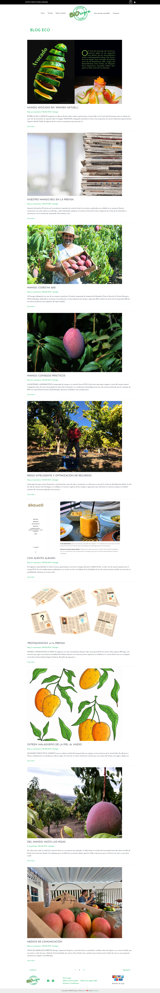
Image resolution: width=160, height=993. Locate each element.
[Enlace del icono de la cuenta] (135, 2)
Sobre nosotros (61, 13)
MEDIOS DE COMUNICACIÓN (44, 942)
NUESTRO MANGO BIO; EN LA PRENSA (50, 199)
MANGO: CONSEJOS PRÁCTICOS (46, 376)
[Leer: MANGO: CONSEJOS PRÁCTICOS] (74, 342)
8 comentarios (32, 846)
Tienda (50, 13)
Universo (96, 990)
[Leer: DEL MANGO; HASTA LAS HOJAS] (74, 802)
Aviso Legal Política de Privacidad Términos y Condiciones (71, 980)
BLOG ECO (46, 112)
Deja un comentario (34, 112)
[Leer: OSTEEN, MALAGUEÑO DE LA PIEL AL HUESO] (74, 704)
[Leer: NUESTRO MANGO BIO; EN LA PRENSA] (74, 164)
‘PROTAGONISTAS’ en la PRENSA (46, 643)
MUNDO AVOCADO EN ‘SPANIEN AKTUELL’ (53, 107)
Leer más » (31, 126)
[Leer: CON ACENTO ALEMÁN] (74, 527)
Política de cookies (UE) (88, 981)
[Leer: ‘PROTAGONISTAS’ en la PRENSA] (74, 611)
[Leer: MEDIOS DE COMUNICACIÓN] (74, 902)
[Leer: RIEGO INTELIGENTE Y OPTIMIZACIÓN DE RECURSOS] (74, 436)
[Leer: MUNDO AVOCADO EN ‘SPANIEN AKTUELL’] (74, 72)
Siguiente (127, 970)
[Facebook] (48, 981)
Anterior (32, 970)
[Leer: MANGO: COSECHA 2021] (74, 254)
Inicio (43, 13)
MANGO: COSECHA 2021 (41, 287)
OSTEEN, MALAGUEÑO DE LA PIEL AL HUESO (54, 744)
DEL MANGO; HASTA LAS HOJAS (46, 842)
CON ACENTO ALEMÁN (41, 558)
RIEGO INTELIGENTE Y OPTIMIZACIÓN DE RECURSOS (59, 475)
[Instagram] (53, 981)
